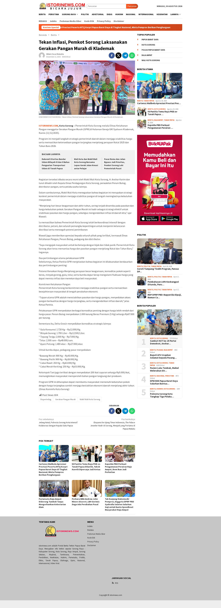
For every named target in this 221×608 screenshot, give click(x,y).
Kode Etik (91, 537)
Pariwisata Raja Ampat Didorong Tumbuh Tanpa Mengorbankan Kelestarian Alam (52, 503)
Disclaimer (91, 545)
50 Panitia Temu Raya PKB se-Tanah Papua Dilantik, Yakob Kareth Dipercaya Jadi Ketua (86, 467)
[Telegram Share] (125, 55)
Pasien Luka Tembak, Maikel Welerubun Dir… (164, 369)
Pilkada (160, 350)
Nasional (160, 376)
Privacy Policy (93, 541)
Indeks (89, 526)
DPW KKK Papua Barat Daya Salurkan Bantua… (164, 382)
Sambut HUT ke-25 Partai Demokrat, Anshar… (163, 342)
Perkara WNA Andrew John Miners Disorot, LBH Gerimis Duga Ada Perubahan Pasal (86, 502)
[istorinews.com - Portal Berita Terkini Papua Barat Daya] (62, 6)
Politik (147, 266)
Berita (140, 101)
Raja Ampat (147, 55)
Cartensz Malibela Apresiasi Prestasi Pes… (159, 103)
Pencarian (132, 6)
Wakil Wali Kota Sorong (90, 399)
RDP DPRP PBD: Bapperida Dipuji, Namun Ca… (164, 296)
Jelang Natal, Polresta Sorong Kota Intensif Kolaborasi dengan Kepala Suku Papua (58, 422)
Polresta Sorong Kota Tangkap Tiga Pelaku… (162, 395)
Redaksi (90, 530)
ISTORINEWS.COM (48, 125)
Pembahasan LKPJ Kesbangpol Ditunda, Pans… (163, 283)
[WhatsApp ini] (132, 55)
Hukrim (160, 389)
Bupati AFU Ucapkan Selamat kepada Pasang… (163, 356)
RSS (116, 583)
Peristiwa (169, 376)
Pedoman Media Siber (96, 534)
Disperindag (45, 399)
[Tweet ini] (118, 55)
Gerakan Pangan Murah (65, 399)
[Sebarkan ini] (112, 55)
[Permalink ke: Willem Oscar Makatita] (42, 55)
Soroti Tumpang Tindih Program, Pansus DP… (158, 270)
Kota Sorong (148, 45)
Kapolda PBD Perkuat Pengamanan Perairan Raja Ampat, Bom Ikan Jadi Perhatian (118, 468)
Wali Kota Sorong (151, 60)
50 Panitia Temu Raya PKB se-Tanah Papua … (163, 113)
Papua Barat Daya (150, 39)
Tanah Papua (149, 101)
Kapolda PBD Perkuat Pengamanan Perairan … (160, 126)
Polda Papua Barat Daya (153, 50)
